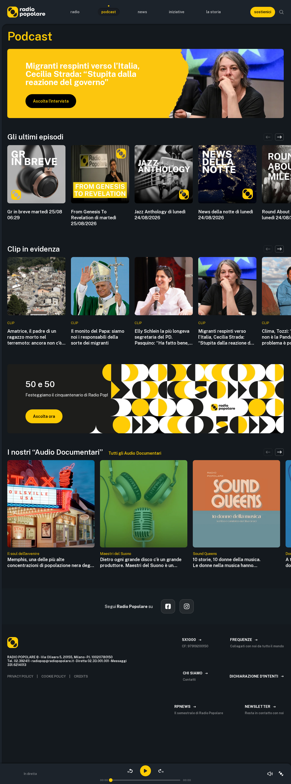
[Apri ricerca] (281, 12)
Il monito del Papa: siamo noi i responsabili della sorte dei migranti (97, 337)
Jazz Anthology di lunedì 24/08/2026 (160, 214)
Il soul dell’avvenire (23, 554)
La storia (213, 12)
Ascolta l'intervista (51, 101)
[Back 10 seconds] (130, 771)
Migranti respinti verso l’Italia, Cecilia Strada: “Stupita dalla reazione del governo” (226, 337)
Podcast (108, 12)
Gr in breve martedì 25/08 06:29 (34, 214)
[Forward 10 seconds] (161, 771)
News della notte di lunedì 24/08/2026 (225, 214)
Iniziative (176, 12)
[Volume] (270, 773)
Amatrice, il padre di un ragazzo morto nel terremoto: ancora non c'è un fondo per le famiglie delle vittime (34, 337)
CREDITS (81, 676)
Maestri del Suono (115, 554)
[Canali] (281, 773)
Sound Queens (205, 554)
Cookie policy (53, 676)
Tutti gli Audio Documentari (134, 453)
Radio (75, 12)
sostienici (262, 12)
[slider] (111, 780)
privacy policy (20, 676)
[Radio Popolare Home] (26, 12)
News (142, 12)
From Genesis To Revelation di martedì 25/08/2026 (93, 217)
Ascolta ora (44, 416)
